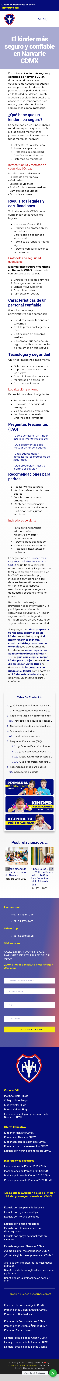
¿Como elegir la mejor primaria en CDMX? (28, 1255)
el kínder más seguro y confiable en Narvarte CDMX (27, 561)
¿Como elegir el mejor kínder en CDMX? (27, 1250)
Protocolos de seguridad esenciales (34, 720)
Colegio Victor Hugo (16, 1100)
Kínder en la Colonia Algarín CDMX (24, 1305)
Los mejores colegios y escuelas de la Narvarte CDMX (26, 1115)
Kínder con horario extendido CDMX (25, 1141)
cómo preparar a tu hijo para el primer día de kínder (28, 633)
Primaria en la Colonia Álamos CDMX (25, 1326)
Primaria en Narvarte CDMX (20, 1137)
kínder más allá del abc (27, 674)
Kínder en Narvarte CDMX (19, 1132)
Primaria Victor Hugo (16, 1109)
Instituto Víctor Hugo (16, 1095)
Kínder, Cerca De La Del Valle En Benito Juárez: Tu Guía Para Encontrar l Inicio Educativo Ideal (42, 876)
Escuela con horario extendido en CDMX (27, 1150)
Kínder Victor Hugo (15, 1105)
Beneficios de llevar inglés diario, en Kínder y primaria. (29, 1272)
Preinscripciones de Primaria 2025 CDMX (28, 1180)
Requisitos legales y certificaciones (30, 715)
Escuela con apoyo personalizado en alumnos (25, 1237)
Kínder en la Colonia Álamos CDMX (24, 1321)
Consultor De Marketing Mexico (24, 1365)
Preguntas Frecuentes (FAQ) (26, 741)
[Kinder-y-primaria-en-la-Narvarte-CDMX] (29, 815)
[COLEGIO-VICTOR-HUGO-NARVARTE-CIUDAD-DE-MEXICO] (9, 14)
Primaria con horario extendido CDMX (26, 1146)
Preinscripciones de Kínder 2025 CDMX (27, 1175)
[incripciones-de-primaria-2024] (29, 780)
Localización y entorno (27, 736)
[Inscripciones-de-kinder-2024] (29, 797)
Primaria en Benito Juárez (19, 1314)
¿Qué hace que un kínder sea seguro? (31, 705)
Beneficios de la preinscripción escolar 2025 (26, 1279)
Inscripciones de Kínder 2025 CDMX (25, 1166)
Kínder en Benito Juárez (18, 1330)
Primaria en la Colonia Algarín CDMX (25, 1309)
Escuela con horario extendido (21, 1216)
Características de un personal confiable (32, 726)
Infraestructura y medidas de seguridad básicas (33, 710)
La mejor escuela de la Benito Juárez (25, 1346)
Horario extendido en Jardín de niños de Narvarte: (16, 872)
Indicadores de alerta (26, 772)
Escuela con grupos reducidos (21, 1223)
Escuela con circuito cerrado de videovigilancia (22, 1230)
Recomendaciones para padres (28, 766)
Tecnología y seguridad (23, 731)
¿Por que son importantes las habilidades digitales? (28, 1264)
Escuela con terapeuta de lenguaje (24, 1207)
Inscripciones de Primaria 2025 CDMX (26, 1171)
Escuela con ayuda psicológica (22, 1212)
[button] (29, 437)
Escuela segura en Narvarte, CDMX (24, 1246)
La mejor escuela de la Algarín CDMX (25, 1337)
